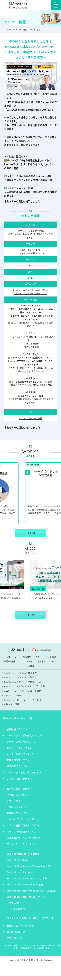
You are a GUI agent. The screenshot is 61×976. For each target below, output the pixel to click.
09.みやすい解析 (10, 704)
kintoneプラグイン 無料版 (20, 819)
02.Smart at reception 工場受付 (19, 677)
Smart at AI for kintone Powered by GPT (28, 866)
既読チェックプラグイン (19, 747)
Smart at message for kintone (23, 853)
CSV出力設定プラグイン (19, 794)
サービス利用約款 (16, 909)
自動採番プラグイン (17, 813)
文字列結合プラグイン (18, 760)
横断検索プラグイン (17, 766)
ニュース (52, 661)
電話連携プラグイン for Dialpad (23, 837)
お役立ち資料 (10, 661)
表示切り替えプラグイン (19, 788)
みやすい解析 (13, 902)
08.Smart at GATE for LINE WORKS (21, 699)
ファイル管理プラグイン (19, 778)
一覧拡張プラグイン (17, 806)
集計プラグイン (15, 800)
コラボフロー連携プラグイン (21, 831)
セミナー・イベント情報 (44, 657)
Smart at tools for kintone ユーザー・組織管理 (31, 890)
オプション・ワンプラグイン (21, 843)
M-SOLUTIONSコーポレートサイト (30, 917)
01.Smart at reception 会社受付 (19, 672)
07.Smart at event (12, 695)
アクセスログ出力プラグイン (21, 741)
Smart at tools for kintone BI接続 (25, 884)
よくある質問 (25, 657)
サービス (31, 661)
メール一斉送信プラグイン (20, 754)
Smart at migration (17, 859)
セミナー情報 (21, 29)
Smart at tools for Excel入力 (22, 872)
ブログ (21, 661)
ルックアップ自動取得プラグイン (24, 772)
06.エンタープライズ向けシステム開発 (21, 690)
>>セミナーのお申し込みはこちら (30, 293)
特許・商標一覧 (15, 937)
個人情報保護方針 (16, 931)
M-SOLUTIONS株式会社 (30, 418)
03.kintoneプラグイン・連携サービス (21, 681)
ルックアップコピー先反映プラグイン (26, 735)
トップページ (10, 657)
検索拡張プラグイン (17, 729)
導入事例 (41, 661)
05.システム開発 (36, 686)
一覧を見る (30, 532)
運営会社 (30, 665)
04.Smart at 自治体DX (14, 686)
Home (8, 29)
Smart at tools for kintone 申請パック (27, 896)
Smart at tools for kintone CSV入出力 (27, 878)
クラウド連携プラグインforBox (23, 825)
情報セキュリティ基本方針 (20, 925)
